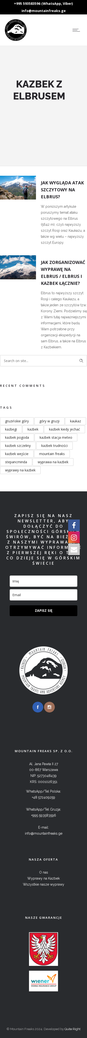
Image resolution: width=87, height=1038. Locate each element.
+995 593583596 (43, 815)
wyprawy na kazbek (20, 470)
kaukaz (75, 421)
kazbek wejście (17, 453)
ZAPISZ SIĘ (43, 610)
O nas (43, 872)
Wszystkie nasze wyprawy (43, 884)
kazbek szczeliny (18, 445)
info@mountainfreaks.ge (44, 10)
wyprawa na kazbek (53, 462)
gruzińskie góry (17, 421)
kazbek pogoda (17, 437)
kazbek (33, 429)
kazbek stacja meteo (56, 437)
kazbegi (11, 429)
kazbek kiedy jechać (64, 429)
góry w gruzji (49, 421)
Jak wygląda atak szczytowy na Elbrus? (62, 190)
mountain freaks (52, 453)
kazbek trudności (54, 445)
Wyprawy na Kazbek (43, 878)
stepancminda (16, 462)
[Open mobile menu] (77, 30)
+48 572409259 (43, 797)
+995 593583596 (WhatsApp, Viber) (43, 3)
